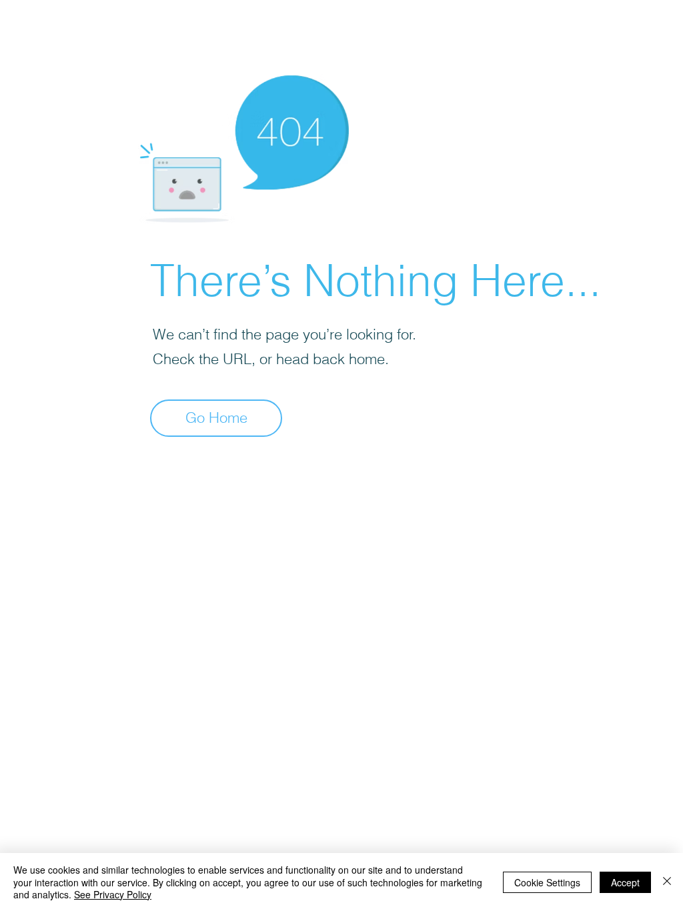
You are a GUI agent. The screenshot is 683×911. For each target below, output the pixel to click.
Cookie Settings (547, 882)
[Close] (667, 882)
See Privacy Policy (112, 894)
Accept (625, 882)
